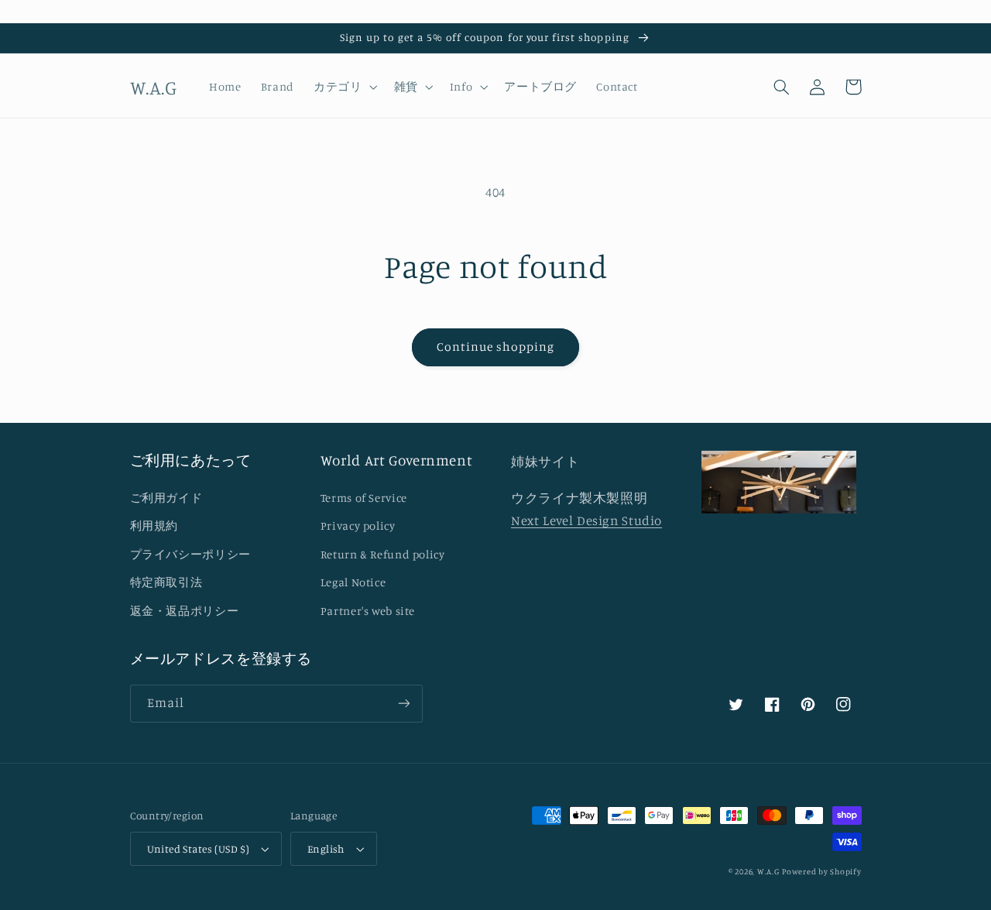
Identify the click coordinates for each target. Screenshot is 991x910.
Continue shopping (496, 346)
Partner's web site (368, 610)
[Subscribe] (403, 704)
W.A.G (768, 871)
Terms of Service (364, 497)
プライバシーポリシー (190, 554)
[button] (344, 87)
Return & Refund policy (383, 554)
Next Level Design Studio (586, 520)
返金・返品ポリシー (184, 610)
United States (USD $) (198, 849)
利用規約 (154, 525)
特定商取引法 (166, 582)
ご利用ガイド (166, 497)
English (326, 849)
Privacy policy (358, 525)
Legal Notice (353, 582)
